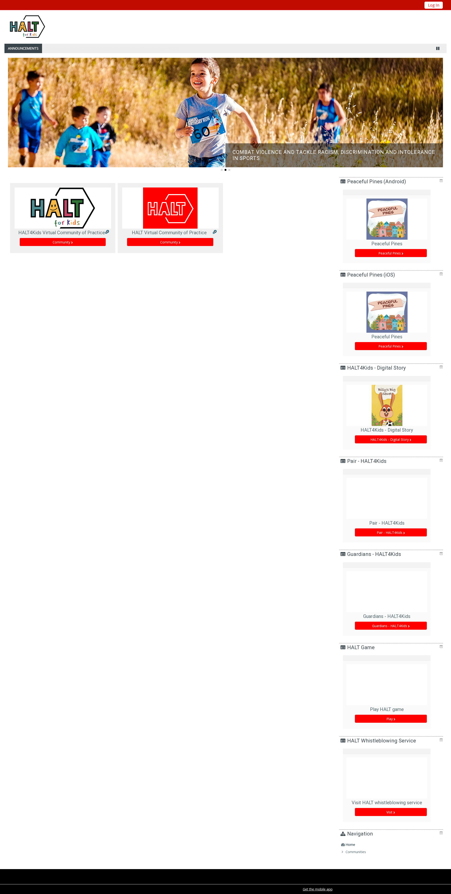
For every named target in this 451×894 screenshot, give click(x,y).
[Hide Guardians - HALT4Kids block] (441, 553)
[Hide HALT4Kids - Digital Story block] (441, 367)
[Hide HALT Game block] (441, 646)
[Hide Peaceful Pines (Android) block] (441, 180)
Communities (356, 852)
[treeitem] (392, 844)
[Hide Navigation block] (441, 833)
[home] (27, 26)
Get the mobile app (318, 889)
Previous (13, 116)
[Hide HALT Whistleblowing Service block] (441, 739)
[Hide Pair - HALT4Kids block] (441, 460)
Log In (433, 5)
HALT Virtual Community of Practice (169, 232)
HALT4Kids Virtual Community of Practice (61, 232)
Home (350, 844)
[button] (406, 4)
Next (437, 116)
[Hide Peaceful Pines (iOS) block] (441, 274)
